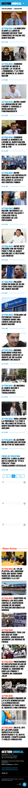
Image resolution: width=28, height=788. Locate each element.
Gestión (11, 3)
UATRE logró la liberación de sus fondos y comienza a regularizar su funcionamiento (14, 106)
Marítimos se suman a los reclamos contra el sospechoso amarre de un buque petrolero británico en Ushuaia (14, 604)
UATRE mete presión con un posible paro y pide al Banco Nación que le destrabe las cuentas (13, 251)
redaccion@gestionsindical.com (10, 769)
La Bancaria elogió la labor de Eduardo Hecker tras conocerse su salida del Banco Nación (13, 33)
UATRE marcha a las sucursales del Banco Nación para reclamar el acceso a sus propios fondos (14, 177)
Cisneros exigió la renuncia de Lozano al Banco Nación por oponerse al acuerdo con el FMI (14, 142)
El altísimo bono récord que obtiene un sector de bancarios (14, 442)
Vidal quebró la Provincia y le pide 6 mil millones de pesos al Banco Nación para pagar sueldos (14, 423)
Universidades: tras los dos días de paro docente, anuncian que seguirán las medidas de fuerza (13, 637)
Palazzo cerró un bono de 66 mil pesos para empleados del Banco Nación (13, 285)
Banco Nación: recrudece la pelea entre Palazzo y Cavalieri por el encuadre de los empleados (13, 214)
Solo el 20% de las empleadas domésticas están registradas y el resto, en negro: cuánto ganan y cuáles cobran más (13, 733)
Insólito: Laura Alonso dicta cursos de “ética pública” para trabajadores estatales (14, 462)
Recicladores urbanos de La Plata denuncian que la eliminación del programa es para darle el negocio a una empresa (14, 703)
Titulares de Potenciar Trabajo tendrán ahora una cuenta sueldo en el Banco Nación (14, 319)
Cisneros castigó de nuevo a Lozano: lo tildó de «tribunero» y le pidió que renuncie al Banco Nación (12, 69)
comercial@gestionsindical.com (10, 767)
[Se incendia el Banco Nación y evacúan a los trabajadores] (14, 375)
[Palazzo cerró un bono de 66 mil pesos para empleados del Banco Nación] (14, 272)
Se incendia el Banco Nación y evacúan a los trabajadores (13, 389)
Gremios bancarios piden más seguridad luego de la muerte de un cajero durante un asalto (12, 355)
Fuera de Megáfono (11, 456)
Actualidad (7, 28)
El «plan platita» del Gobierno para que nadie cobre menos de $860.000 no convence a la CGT (12, 573)
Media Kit (5, 773)
